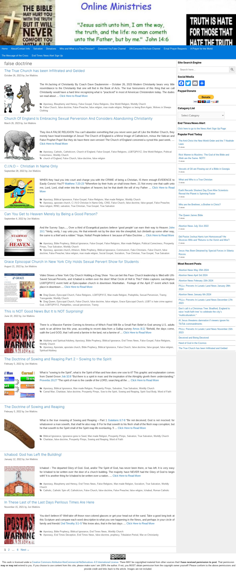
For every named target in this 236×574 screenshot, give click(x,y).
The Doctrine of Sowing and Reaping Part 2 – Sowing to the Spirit (57, 359)
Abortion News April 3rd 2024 (193, 275)
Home (5, 48)
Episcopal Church (65, 295)
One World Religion (119, 104)
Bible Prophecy (61, 243)
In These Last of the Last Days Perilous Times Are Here (49, 502)
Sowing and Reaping (129, 391)
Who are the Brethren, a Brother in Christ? (200, 204)
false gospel (147, 202)
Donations (51, 48)
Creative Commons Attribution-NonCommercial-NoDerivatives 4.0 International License (75, 562)
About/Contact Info (20, 48)
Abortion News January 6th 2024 (195, 294)
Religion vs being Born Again (137, 107)
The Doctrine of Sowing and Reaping (34, 407)
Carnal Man (49, 391)
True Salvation (107, 206)
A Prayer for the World (201, 48)
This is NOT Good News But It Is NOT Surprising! (43, 311)
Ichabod (148, 490)
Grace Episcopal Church (131, 301)
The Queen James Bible (191, 215)
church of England (52, 158)
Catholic (58, 151)
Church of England (86, 151)
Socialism (119, 253)
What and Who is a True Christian (195, 179)
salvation (65, 206)
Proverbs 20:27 (48, 380)
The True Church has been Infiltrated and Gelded (44, 71)
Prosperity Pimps (102, 388)
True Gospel (92, 206)
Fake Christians (138, 250)
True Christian (78, 206)
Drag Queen (49, 295)
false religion (95, 107)
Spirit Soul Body (148, 391)
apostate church (62, 202)
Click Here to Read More (74, 95)
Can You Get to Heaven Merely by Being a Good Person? (50, 214)
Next (25, 549)
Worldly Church (138, 104)
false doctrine (65, 107)
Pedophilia (133, 295)
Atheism (75, 250)
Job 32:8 (66, 376)
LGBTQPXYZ (135, 151)
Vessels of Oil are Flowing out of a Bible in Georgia (204, 169)
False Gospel (85, 104)
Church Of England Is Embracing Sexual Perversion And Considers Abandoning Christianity (78, 118)
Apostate (58, 347)
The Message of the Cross (15, 55)
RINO (56, 206)
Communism (123, 250)
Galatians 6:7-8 (116, 420)
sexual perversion (81, 305)
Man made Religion (114, 199)
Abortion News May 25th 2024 (194, 270)
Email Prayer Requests (175, 48)
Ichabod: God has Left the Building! (33, 454)
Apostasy (48, 104)
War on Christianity (149, 535)
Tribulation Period (129, 535)
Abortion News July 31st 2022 (194, 226)
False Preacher (80, 107)
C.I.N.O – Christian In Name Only (31, 166)
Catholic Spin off (61, 490)
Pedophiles (65, 305)
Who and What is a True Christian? (77, 48)
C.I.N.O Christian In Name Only (87, 202)
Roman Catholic (161, 490)
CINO (107, 202)
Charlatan (61, 391)
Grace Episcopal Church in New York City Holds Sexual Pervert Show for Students (71, 262)
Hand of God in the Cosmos (192, 343)
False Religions (101, 104)
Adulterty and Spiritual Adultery (58, 340)
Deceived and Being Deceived (194, 337)
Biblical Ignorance (63, 199)
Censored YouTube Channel (112, 48)
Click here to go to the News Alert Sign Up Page (202, 128)
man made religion (112, 107)
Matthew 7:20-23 (74, 183)
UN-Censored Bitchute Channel (144, 48)
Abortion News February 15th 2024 (196, 280)
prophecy (114, 535)
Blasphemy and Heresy (65, 104)
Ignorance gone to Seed (74, 436)
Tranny (162, 295)
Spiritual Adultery (48, 350)
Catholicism (69, 151)
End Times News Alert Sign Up (47, 55)
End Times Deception (65, 535)
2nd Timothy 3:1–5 (71, 523)
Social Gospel (106, 253)
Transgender (46, 298)
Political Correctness (152, 243)
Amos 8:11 (139, 328)
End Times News (130, 340)
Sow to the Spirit (109, 391)
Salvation (38, 48)
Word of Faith (164, 391)
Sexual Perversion (149, 295)
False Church (50, 107)
